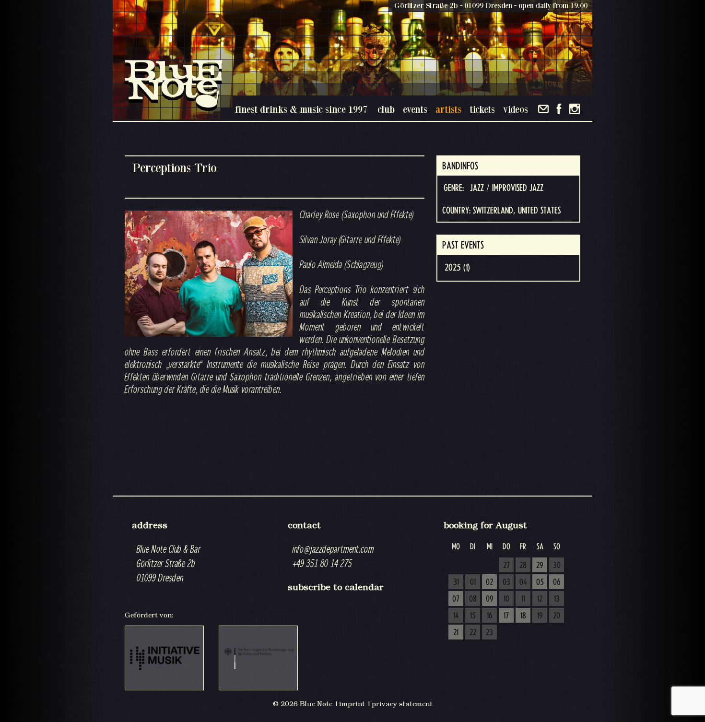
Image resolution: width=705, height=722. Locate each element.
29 (539, 565)
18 (523, 616)
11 (523, 599)
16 (490, 616)
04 (523, 582)
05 (540, 582)
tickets (482, 109)
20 (556, 616)
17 (506, 616)
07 (455, 599)
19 (540, 616)
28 (523, 565)
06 (557, 582)
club (386, 109)
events (415, 109)
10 (506, 599)
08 (473, 599)
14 (456, 616)
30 (557, 565)
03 (506, 582)
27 (506, 565)
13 (557, 599)
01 (473, 582)
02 (489, 582)
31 (456, 582)
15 (473, 616)
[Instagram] (574, 109)
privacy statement (402, 704)
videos (515, 109)
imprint (352, 704)
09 (490, 599)
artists (448, 109)
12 (539, 599)
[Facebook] (559, 109)
